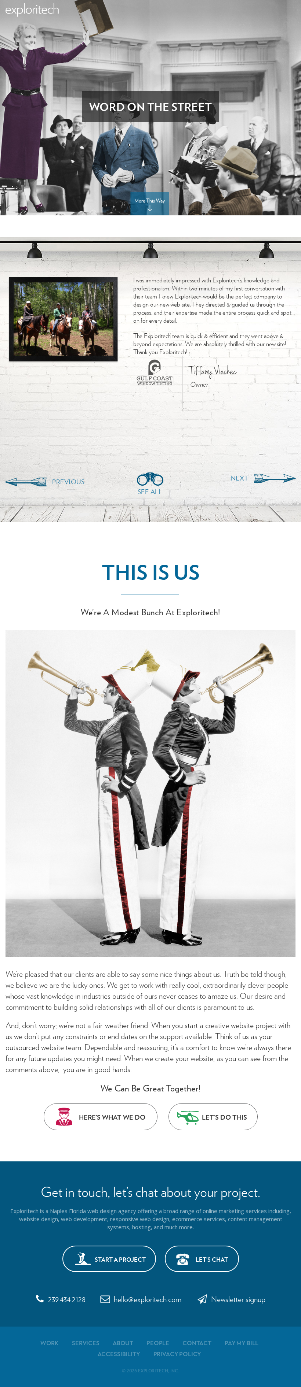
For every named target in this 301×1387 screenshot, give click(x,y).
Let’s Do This (224, 1117)
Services (85, 1343)
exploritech (32, 10)
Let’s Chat (212, 1259)
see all (150, 491)
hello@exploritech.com (147, 1298)
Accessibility (119, 1354)
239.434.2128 (67, 1298)
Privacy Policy (177, 1354)
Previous (68, 481)
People (157, 1343)
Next (240, 478)
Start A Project (120, 1259)
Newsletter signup (238, 1298)
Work (49, 1343)
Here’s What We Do (112, 1117)
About (123, 1343)
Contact (196, 1343)
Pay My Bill (241, 1343)
